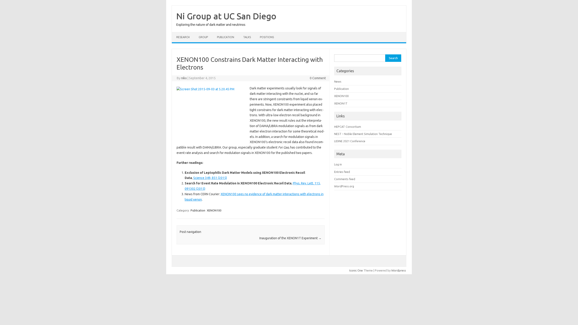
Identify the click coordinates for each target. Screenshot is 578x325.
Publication (225, 37)
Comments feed (344, 179)
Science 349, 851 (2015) (210, 178)
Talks (247, 37)
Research (183, 37)
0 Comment (318, 78)
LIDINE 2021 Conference (349, 141)
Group (203, 37)
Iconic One (356, 270)
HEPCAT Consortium (347, 126)
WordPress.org (344, 186)
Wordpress (398, 270)
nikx (184, 78)
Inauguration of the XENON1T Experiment (290, 238)
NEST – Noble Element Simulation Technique (363, 133)
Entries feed (342, 171)
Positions (267, 37)
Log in (338, 164)
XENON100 (214, 210)
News (337, 81)
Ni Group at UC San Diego (226, 16)
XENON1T (340, 103)
